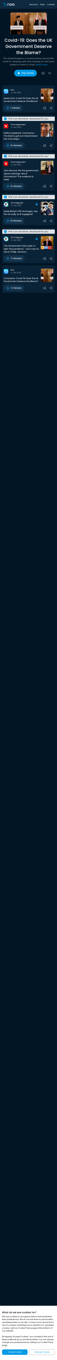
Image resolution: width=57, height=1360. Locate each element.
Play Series (28, 73)
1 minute (15, 108)
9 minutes (16, 220)
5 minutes (16, 145)
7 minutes (16, 258)
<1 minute (16, 288)
